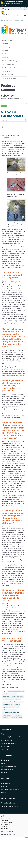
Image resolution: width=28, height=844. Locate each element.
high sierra (18, 699)
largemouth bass (7, 707)
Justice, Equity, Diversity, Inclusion (11, 737)
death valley (16, 712)
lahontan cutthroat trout (18, 696)
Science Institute (7, 40)
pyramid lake (6, 717)
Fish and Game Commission (14, 803)
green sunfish (14, 709)
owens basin (16, 707)
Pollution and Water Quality (9, 61)
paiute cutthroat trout (8, 699)
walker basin (6, 709)
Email (3, 101)
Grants (3, 763)
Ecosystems (5, 50)
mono (15, 693)
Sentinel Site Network (8, 64)
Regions (3, 792)
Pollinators (5, 57)
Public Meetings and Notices (9, 766)
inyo (11, 693)
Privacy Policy (5, 824)
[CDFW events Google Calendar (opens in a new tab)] (20, 8)
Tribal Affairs (5, 749)
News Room (4, 786)
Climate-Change (6, 47)
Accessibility (6, 819)
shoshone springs (7, 712)
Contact (25, 9)
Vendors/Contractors (7, 769)
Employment (5, 760)
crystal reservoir (17, 715)
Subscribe (4, 105)
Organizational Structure (8, 743)
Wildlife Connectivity (7, 74)
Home (2, 20)
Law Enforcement (6, 740)
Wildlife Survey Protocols (9, 78)
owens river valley (7, 701)
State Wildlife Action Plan (9, 68)
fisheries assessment (16, 717)
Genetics (4, 54)
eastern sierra (6, 696)
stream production (18, 701)
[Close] (26, 1)
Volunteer (4, 772)
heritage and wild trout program (16, 691)
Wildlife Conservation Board (14, 806)
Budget (3, 734)
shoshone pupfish (7, 715)
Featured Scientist (13, 687)
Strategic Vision (5, 746)
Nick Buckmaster (10, 135)
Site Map (4, 826)
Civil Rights (4, 820)
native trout (6, 693)
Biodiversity (5, 43)
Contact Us (4, 828)
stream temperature (8, 704)
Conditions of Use (6, 822)
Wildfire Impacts (6, 71)
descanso (17, 704)
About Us (24, 7)
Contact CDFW (5, 783)
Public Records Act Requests (10, 789)
